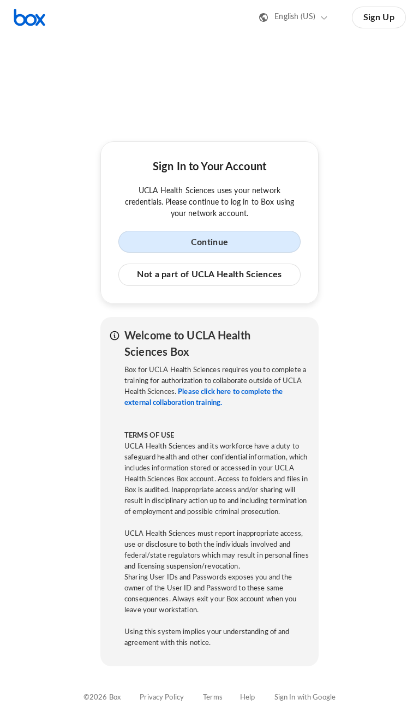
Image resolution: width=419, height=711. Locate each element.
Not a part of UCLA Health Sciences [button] (209, 274)
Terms (213, 697)
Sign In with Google (305, 697)
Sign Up (378, 17)
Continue (209, 242)
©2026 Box (102, 697)
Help (247, 697)
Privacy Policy (162, 697)
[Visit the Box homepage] (29, 17)
